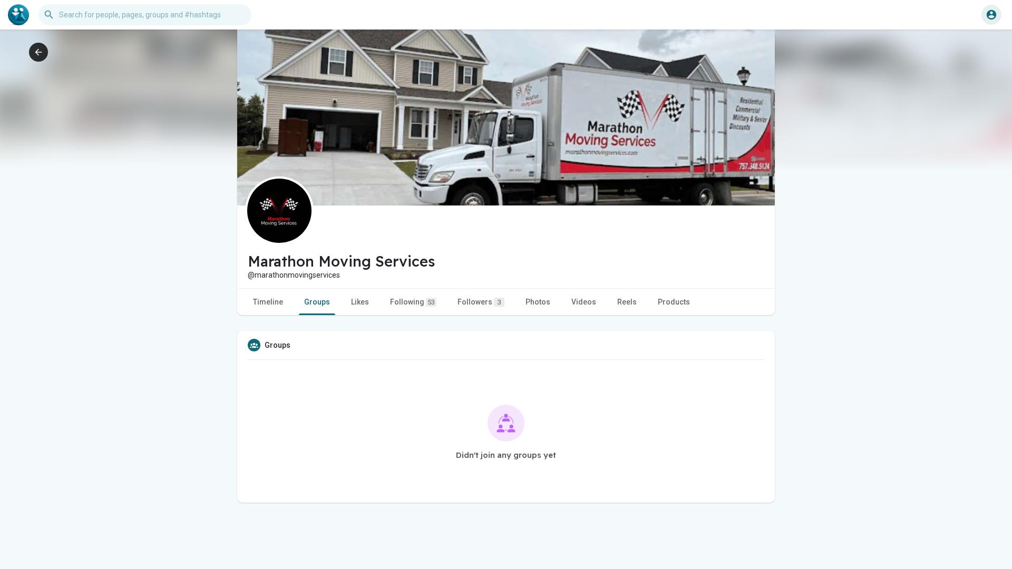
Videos (583, 302)
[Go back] (38, 52)
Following (412, 302)
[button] (991, 15)
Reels (627, 302)
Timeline (268, 302)
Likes (360, 302)
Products (674, 302)
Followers (479, 302)
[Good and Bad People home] (18, 14)
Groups (317, 302)
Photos (538, 302)
